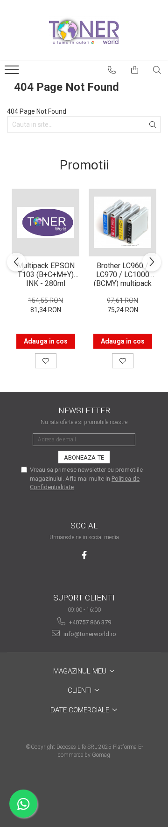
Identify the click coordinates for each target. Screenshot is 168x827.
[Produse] (13, 73)
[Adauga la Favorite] (45, 360)
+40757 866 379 (89, 622)
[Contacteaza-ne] (112, 70)
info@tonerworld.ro (89, 633)
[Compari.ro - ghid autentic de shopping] (84, 791)
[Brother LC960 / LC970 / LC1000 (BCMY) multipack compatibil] (122, 222)
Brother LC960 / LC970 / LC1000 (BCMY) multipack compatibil (123, 273)
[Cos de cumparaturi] (135, 70)
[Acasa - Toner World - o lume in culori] (84, 30)
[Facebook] (84, 555)
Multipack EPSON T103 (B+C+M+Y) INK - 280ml (46, 273)
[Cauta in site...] (157, 70)
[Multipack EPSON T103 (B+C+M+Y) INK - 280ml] (45, 222)
